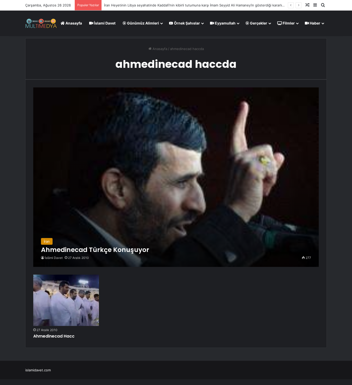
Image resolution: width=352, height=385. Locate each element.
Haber (314, 23)
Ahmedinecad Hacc (53, 336)
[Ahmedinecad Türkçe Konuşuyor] (176, 177)
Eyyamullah (225, 23)
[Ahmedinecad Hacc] (66, 300)
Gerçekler (258, 23)
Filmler (288, 23)
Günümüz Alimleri (142, 23)
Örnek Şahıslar (186, 23)
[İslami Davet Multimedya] (41, 23)
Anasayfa (73, 23)
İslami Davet (104, 23)
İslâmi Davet (54, 258)
